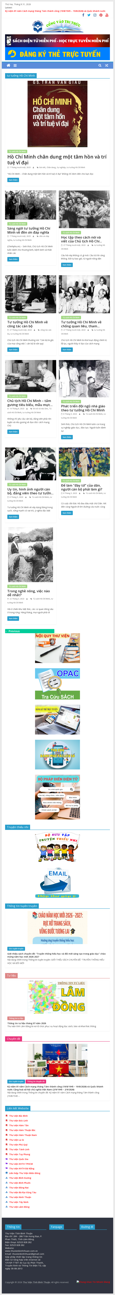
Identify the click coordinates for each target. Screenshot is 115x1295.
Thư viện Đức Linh (18, 1120)
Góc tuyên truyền (16, 948)
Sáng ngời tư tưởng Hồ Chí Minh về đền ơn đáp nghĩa (28, 230)
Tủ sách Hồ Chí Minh (17, 151)
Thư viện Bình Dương (20, 1177)
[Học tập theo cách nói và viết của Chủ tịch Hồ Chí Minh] (84, 192)
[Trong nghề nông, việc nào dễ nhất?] (30, 529)
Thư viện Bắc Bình (18, 1115)
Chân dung (51, 167)
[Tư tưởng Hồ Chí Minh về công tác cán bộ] (30, 277)
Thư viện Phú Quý (18, 1144)
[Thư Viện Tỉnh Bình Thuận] (8, 65)
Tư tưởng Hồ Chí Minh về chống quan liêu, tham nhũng (81, 326)
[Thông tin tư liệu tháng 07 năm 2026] (57, 982)
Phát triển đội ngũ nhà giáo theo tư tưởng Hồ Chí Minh (83, 408)
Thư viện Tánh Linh (19, 1149)
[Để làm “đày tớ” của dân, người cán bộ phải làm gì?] (84, 449)
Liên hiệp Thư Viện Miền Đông (24, 1173)
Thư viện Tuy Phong (19, 1154)
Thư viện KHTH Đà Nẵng (21, 1168)
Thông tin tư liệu (16, 1018)
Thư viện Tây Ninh (18, 1202)
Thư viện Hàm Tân (19, 1125)
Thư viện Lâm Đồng (19, 1206)
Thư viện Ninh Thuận (20, 1197)
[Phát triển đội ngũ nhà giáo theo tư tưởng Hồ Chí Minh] (84, 361)
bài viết (42, 167)
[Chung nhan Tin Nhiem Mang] (93, 1282)
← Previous (12, 631)
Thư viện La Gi (16, 1139)
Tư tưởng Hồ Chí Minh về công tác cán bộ (27, 324)
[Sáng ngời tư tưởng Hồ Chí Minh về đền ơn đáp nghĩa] (30, 192)
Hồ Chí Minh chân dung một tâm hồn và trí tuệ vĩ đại (56, 159)
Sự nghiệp (61, 167)
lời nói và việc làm (40, 408)
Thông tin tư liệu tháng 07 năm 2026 (26, 1023)
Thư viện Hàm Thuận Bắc (22, 1130)
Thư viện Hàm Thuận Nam (23, 1135)
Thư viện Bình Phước (20, 1182)
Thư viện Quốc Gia (18, 1159)
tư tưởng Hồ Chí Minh (76, 167)
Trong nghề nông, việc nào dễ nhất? (28, 593)
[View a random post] (106, 65)
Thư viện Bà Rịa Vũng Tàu (22, 1192)
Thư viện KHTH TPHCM (21, 1163)
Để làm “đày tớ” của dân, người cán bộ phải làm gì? (81, 487)
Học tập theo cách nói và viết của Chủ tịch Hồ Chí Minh (81, 241)
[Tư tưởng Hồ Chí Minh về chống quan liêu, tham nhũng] (84, 277)
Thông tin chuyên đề (36, 1081)
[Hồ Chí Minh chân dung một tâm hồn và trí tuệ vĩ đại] (57, 82)
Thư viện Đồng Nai (19, 1187)
